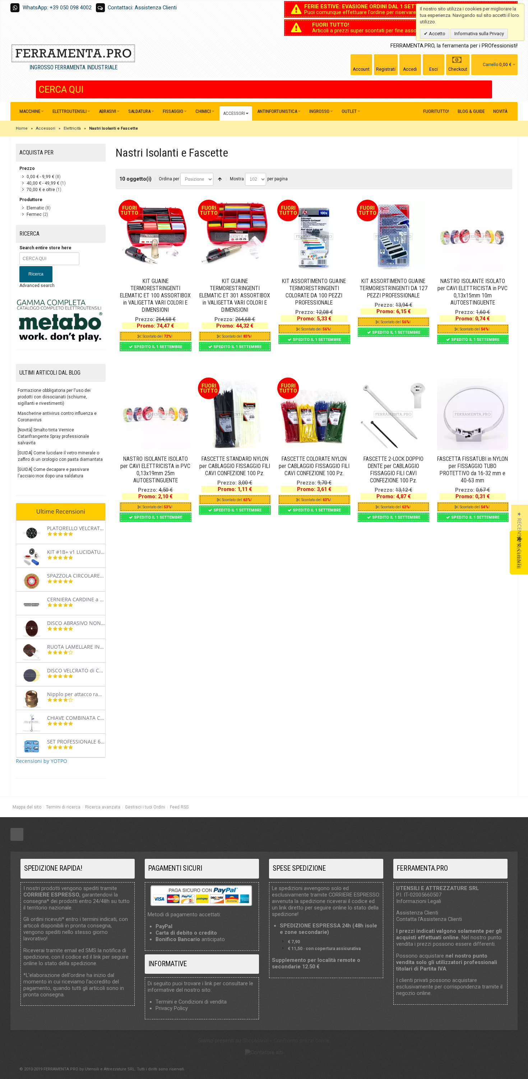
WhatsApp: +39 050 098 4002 (57, 7)
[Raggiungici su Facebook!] (16, 834)
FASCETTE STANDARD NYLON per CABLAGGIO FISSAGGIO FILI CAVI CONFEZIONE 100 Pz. (234, 466)
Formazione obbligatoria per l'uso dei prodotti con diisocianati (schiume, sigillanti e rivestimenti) (54, 397)
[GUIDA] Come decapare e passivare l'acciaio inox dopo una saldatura (53, 472)
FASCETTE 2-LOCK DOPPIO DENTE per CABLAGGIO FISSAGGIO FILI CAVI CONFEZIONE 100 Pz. (393, 469)
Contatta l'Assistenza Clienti (429, 919)
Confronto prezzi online (301, 1040)
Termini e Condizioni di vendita (191, 1002)
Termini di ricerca (63, 807)
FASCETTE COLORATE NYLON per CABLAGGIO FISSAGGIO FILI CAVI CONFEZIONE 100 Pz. (314, 466)
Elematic (35, 207)
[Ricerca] (486, 89)
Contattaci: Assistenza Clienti (142, 7)
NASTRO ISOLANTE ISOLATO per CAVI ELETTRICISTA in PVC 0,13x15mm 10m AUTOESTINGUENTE (472, 292)
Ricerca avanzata (102, 807)
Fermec (34, 214)
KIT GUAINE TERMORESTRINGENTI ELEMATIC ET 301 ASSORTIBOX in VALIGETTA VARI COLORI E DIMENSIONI (234, 295)
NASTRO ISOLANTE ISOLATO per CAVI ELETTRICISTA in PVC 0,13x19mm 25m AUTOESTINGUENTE (155, 469)
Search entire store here (45, 247)
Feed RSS (179, 807)
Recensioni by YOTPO (41, 761)
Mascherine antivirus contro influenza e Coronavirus (57, 416)
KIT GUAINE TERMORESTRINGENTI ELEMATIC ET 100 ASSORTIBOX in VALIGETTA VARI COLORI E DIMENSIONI (155, 295)
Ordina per (169, 178)
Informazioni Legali (418, 901)
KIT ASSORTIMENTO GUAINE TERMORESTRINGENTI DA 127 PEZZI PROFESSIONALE (393, 288)
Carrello (490, 64)
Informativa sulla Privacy (479, 33)
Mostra (237, 178)
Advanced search (37, 285)
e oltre (41, 189)
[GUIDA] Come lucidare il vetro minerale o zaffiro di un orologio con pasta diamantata (60, 456)
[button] (519, 540)
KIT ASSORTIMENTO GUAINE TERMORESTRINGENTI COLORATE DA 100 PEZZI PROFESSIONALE (314, 292)
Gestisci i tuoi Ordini (145, 807)
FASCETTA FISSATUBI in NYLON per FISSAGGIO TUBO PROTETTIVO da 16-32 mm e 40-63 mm (472, 469)
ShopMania (255, 1040)
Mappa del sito (27, 807)
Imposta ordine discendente (219, 179)
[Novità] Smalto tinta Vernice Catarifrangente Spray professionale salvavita (53, 436)
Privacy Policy (172, 1008)
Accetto (436, 33)
